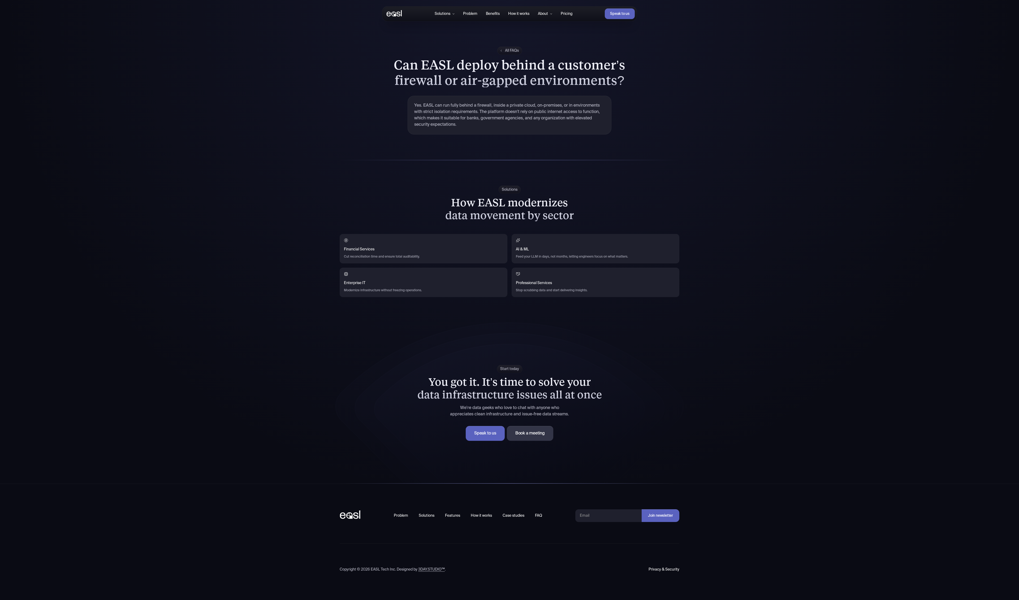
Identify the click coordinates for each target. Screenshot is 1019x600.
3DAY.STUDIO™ (431, 569)
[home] (393, 13)
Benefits (493, 14)
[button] (444, 13)
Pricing (566, 14)
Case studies (513, 516)
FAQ (538, 516)
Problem (470, 14)
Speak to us (619, 14)
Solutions (426, 516)
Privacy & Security (664, 569)
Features (452, 516)
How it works (518, 14)
